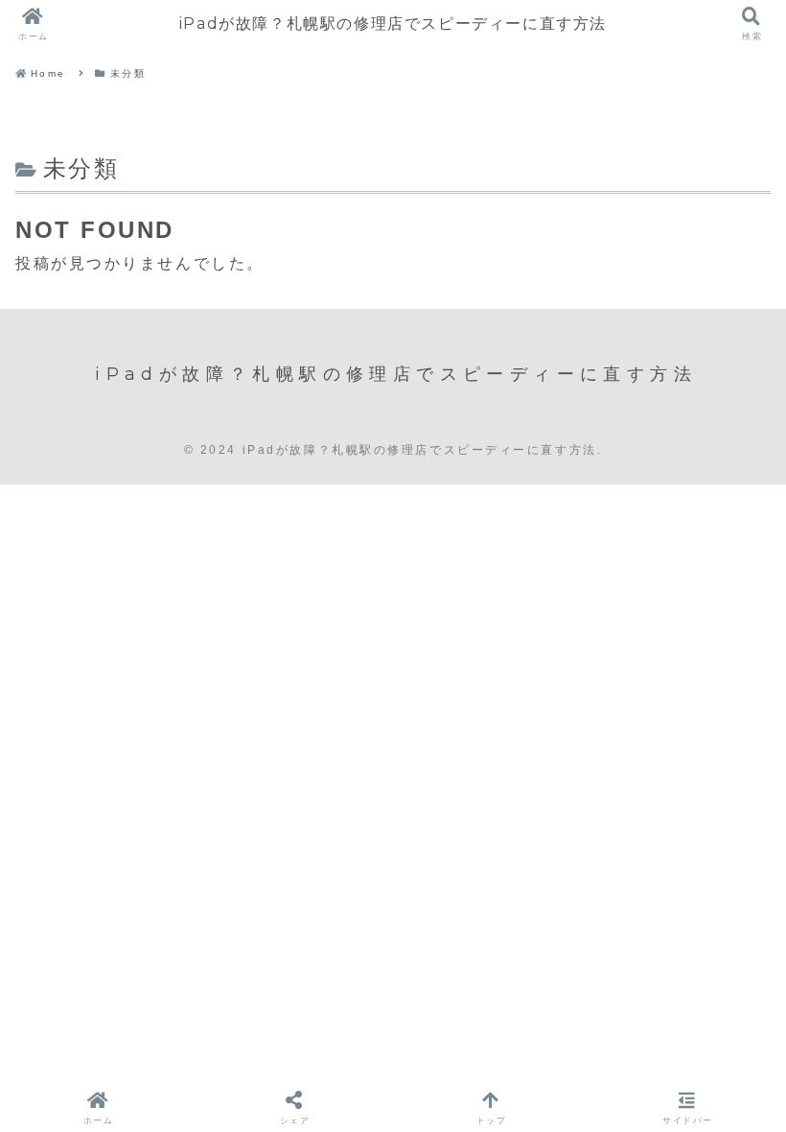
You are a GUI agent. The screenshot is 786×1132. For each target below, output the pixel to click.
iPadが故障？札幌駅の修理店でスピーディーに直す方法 (393, 23)
